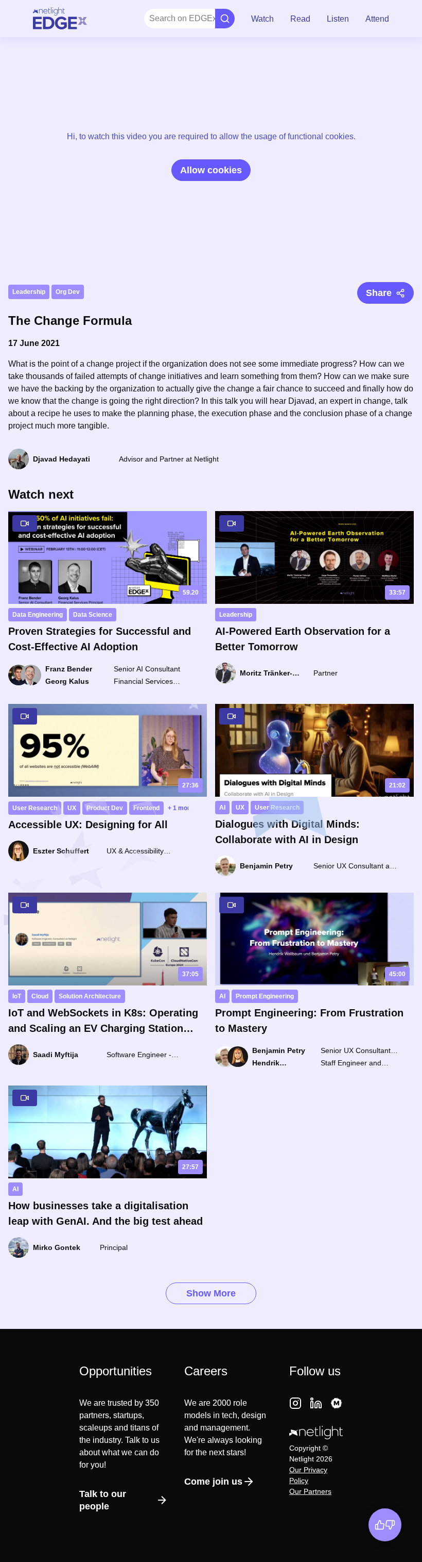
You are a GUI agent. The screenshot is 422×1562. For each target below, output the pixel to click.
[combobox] (150, 18)
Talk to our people (102, 1500)
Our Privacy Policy (308, 1475)
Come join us (213, 1481)
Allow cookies (211, 170)
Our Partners (310, 1491)
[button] (262, 18)
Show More (211, 1293)
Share (379, 293)
